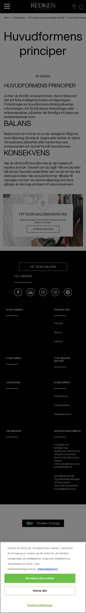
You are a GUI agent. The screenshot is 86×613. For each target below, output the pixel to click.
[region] (43, 577)
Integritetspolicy (48, 569)
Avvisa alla (40, 590)
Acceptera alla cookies (40, 578)
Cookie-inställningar (40, 605)
